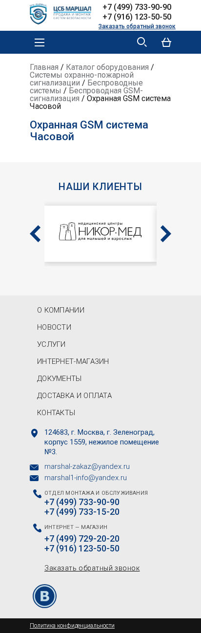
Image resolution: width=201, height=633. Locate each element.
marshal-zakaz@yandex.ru (87, 466)
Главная (44, 67)
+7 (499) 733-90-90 (136, 7)
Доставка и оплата (74, 395)
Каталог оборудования (107, 67)
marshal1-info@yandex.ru (85, 477)
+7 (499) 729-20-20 (82, 539)
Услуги (51, 344)
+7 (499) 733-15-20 (82, 512)
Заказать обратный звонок (137, 26)
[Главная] (64, 12)
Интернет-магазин (73, 361)
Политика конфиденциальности (72, 625)
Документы (59, 378)
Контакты (56, 412)
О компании (60, 310)
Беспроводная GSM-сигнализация (86, 94)
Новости (54, 327)
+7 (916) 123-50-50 (136, 16)
